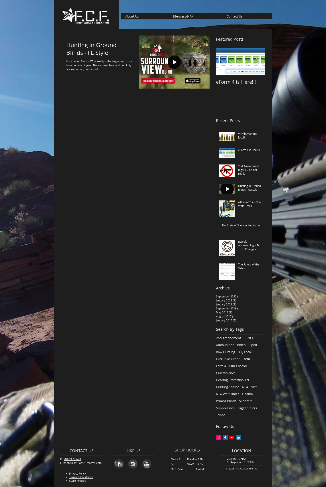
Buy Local (245, 352)
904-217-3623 (72, 459)
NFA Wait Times (227, 394)
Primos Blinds (226, 401)
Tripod (221, 415)
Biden (241, 345)
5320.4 (248, 338)
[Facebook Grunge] (119, 464)
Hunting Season (228, 387)
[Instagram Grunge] (132, 464)
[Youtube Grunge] (146, 464)
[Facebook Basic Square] (225, 437)
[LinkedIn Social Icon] (238, 437)
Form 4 (221, 366)
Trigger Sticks (247, 408)
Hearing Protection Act (232, 380)
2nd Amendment (228, 338)
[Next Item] (258, 61)
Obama (247, 394)
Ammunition (225, 345)
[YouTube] (231, 437)
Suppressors (225, 408)
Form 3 (247, 359)
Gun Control (238, 366)
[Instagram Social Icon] (218, 437)
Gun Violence (226, 373)
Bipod (252, 345)
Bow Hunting (225, 352)
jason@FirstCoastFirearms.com (82, 463)
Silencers (246, 401)
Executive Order (228, 359)
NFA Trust (249, 387)
